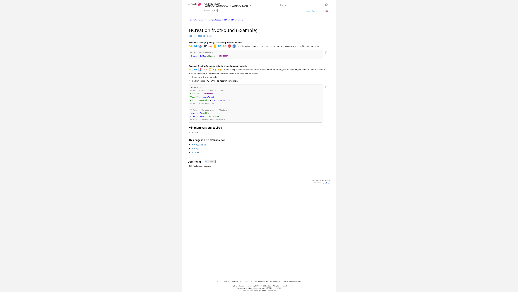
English (321, 11)
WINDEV (195, 148)
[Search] (326, 5)
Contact (284, 281)
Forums (234, 281)
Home (307, 11)
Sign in (314, 11)
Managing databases (213, 20)
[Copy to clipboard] (326, 53)
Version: (207, 11)
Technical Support (257, 281)
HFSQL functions (236, 20)
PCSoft (219, 281)
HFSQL (226, 20)
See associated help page (200, 36)
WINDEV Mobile (199, 145)
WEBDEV (195, 152)
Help (190, 20)
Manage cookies (295, 281)
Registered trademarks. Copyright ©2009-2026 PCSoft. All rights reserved (259, 286)
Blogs (246, 281)
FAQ (240, 281)
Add (211, 162)
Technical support (272, 281)
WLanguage (198, 20)
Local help (326, 183)
